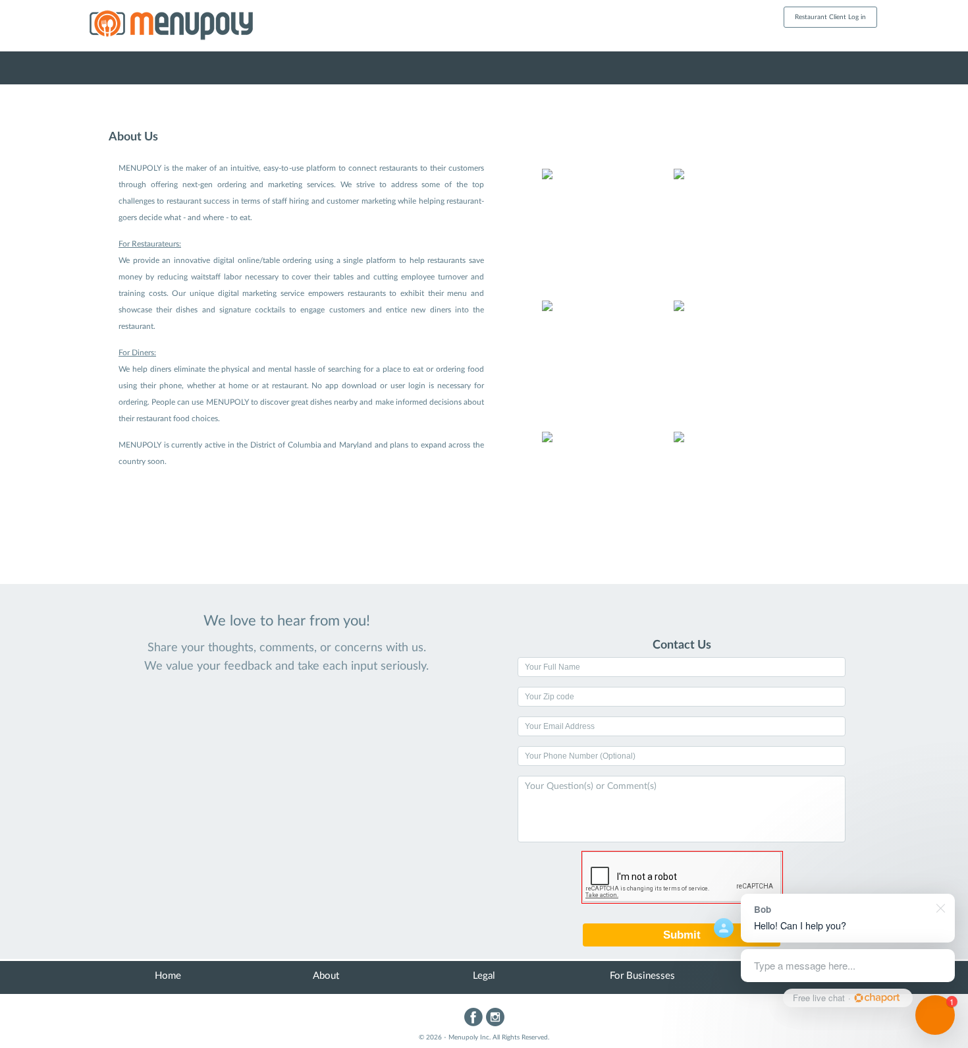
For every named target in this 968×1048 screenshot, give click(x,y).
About (326, 976)
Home (168, 976)
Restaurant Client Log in (830, 17)
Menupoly (201, 27)
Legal (484, 976)
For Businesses (642, 976)
